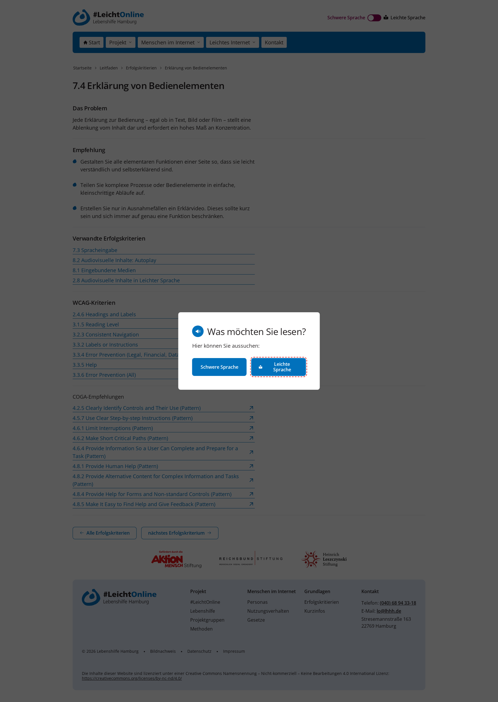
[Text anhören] (198, 331)
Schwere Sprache (219, 367)
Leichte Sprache (282, 367)
